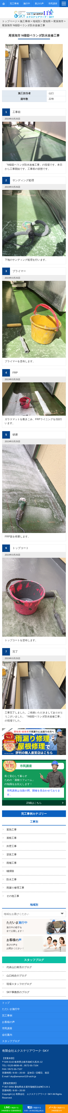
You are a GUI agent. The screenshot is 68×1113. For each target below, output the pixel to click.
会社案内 (7, 1034)
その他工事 (12, 896)
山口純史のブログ (16, 975)
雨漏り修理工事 (15, 887)
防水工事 (11, 879)
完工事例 (14, 3)
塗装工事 (11, 854)
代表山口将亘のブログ (19, 967)
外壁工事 (11, 846)
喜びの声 (39, 3)
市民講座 (52, 3)
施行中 (26, 3)
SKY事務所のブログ (17, 992)
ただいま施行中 (11, 1009)
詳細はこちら (34, 803)
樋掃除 (10, 871)
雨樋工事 (11, 863)
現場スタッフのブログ (19, 984)
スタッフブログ (34, 959)
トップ (6, 1002)
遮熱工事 (11, 829)
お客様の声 (8, 1022)
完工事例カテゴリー (34, 813)
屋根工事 (11, 838)
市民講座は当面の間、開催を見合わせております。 (33, 792)
